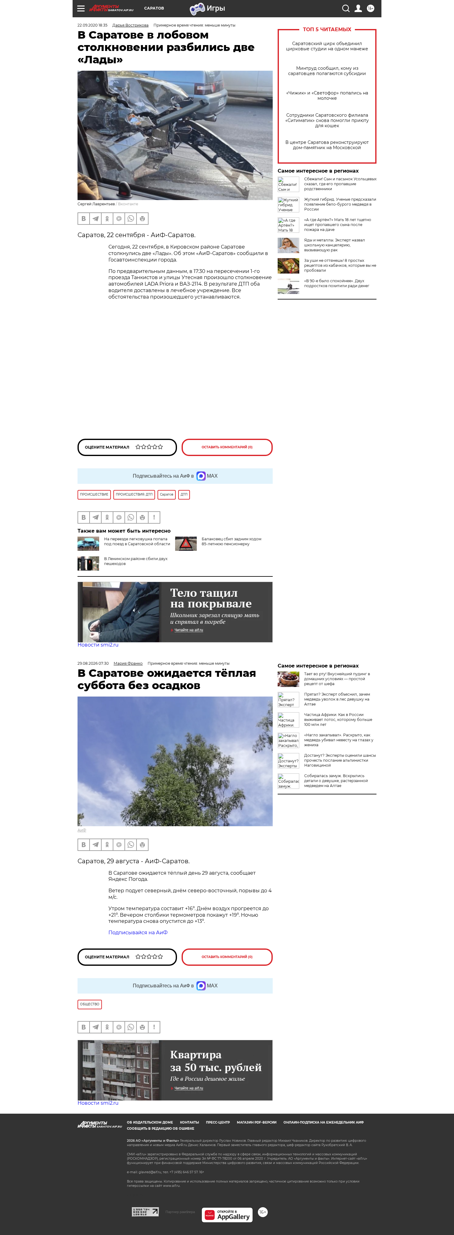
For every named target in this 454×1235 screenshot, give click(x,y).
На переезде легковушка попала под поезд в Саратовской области (137, 541)
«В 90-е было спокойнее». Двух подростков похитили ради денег (336, 283)
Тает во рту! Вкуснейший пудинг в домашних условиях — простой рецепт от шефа (337, 679)
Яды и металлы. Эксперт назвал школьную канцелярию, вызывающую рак (334, 245)
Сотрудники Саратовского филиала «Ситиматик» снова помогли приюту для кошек (327, 120)
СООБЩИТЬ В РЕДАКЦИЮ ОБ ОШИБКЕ (160, 1129)
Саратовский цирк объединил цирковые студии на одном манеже (327, 46)
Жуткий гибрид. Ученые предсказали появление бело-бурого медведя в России (340, 204)
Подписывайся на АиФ (138, 933)
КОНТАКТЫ (189, 1122)
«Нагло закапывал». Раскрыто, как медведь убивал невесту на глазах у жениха (338, 740)
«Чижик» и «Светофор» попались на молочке (327, 95)
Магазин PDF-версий (256, 1122)
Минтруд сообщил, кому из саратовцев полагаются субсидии (327, 71)
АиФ (82, 830)
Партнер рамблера (180, 1212)
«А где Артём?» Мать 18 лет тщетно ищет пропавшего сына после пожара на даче (337, 224)
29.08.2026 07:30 (93, 663)
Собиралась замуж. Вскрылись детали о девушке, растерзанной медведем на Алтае (336, 780)
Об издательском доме (150, 1122)
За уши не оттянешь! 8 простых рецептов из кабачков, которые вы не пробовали (340, 265)
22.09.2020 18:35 (92, 25)
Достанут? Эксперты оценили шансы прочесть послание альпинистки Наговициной (340, 760)
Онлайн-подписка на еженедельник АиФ (324, 1122)
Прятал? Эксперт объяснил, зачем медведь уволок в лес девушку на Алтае (337, 699)
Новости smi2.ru (98, 645)
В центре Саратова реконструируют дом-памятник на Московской (327, 145)
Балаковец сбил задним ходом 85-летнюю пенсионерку (231, 541)
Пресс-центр (218, 1122)
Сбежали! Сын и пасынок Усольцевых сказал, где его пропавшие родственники (340, 184)
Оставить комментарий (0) (227, 447)
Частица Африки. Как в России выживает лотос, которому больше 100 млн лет (338, 719)
